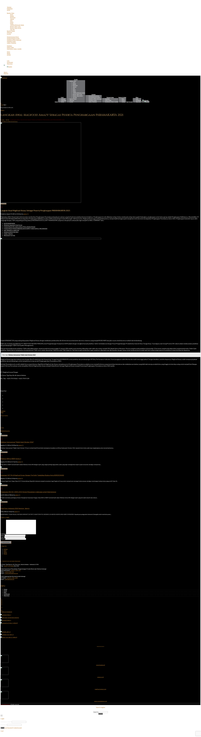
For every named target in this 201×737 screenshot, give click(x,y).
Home (5, 4)
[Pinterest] (5, 402)
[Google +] (5, 405)
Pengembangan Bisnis (13, 37)
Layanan (6, 35)
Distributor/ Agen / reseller (14, 49)
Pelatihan (9, 46)
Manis (11, 22)
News (8, 52)
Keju (11, 20)
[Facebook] (5, 398)
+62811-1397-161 (15, 570)
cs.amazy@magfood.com (11, 573)
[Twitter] (5, 395)
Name (3, 535)
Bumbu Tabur (10, 13)
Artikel (9, 55)
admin (25, 214)
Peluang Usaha (8, 44)
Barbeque (12, 17)
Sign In (5, 72)
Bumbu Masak (11, 31)
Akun (5, 59)
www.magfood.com (5, 704)
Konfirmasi (10, 62)
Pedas (11, 23)
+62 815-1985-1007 (12, 578)
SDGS (8, 10)
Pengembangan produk (13, 38)
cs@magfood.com (9, 579)
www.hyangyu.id (100, 665)
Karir (5, 56)
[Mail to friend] (5, 408)
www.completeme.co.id (100, 701)
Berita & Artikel (8, 50)
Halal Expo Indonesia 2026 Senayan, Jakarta (15, 508)
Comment (3, 534)
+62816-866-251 (9, 572)
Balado (12, 16)
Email (2, 537)
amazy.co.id (100, 677)
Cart (8, 60)
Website (3, 538)
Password (4, 724)
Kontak (6, 57)
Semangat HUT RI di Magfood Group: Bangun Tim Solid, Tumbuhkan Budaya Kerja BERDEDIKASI (32, 475)
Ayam (11, 14)
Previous (3, 411)
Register (6, 73)
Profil (5, 5)
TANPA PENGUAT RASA (17, 25)
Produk (6, 11)
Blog (5, 592)
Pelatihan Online (11, 41)
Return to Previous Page (9, 121)
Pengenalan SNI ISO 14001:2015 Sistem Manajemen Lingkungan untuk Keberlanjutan (28, 492)
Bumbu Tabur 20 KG (15, 28)
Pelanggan (10, 8)
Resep (8, 53)
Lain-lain (12, 29)
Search (100, 713)
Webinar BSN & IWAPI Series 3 (11, 459)
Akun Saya (9, 63)
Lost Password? (9, 727)
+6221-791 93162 (9, 566)
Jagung (12, 19)
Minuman (9, 32)
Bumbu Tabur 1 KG (15, 26)
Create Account (17, 727)
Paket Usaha (10, 47)
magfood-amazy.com (100, 689)
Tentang (9, 7)
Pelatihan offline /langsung (14, 40)
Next (2, 412)
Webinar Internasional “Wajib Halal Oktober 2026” (17, 442)
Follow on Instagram (6, 611)
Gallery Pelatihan (11, 43)
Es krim (9, 34)
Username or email (6, 721)
